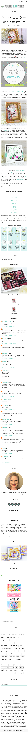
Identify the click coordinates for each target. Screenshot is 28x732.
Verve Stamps (4, 631)
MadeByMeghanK (6, 419)
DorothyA (4, 391)
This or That (21, 667)
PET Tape (21, 670)
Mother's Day (11, 659)
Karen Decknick (14, 204)
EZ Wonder (3, 662)
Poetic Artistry (10, 730)
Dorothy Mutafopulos (7, 321)
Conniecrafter (5, 382)
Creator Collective (4, 667)
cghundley (4, 370)
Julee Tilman (14, 197)
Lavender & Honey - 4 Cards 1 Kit (14, 563)
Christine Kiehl (5, 456)
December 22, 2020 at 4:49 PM (8, 453)
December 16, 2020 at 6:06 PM (8, 351)
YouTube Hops (4, 659)
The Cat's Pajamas (10, 634)
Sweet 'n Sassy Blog (14, 196)
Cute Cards (22, 651)
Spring (17, 656)
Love (11, 258)
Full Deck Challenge (11, 673)
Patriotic (8, 662)
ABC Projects (7, 642)
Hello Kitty (16, 670)
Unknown (4, 361)
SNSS (22, 631)
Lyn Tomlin (14, 207)
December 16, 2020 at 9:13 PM (8, 367)
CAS (16, 634)
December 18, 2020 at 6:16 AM (8, 424)
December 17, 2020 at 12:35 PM (9, 403)
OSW (2, 670)
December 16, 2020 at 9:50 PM (8, 380)
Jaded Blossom (4, 645)
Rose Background (10, 172)
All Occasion (17, 642)
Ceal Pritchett (16, 193)
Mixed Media (21, 634)
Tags (17, 667)
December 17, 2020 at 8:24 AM (8, 389)
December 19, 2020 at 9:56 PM (8, 446)
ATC (19, 662)
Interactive (12, 667)
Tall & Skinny (10, 651)
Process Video (10, 653)
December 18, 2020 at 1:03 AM (8, 417)
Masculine (23, 642)
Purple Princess (5, 399)
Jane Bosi (14, 203)
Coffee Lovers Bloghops (6, 648)
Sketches (3, 634)
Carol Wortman (5, 438)
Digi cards (15, 645)
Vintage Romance (6, 130)
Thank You (3, 653)
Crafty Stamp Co (20, 673)
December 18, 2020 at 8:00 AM (8, 435)
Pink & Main (3, 673)
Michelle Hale (14, 209)
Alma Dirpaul (5, 338)
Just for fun (14, 662)
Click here (3, 536)
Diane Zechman (14, 200)
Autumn (10, 645)
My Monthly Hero (17, 653)
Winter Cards (18, 659)
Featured (7, 258)
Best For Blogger (21, 730)
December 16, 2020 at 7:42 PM (8, 358)
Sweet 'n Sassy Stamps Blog (18, 91)
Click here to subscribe (5, 514)
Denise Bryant (5, 353)
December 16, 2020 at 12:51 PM (9, 343)
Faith (2, 642)
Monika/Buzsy (5, 427)
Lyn (3, 329)
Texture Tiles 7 (19, 170)
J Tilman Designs (4, 656)
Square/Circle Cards (20, 258)
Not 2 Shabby (13, 640)
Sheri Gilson (14, 210)
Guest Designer (17, 664)
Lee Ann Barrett (14, 206)
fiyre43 (3, 411)
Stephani (4, 346)
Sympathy (22, 656)
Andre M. (4, 448)
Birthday (2, 637)
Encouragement (21, 640)
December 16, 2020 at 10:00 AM (9, 335)
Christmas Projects (16, 648)
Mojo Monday (11, 631)
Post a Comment (6, 462)
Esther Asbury (14, 202)
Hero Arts (23, 648)
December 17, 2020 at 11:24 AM (9, 396)
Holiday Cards (9, 637)
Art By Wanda (5, 405)
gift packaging (4, 651)
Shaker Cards (12, 656)
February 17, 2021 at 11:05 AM (8, 459)
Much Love (12, 136)
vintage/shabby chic (7, 259)
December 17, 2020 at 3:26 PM (8, 409)
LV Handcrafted (4, 664)
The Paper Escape (8, 670)
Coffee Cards (16, 637)
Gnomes (20, 645)
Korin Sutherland (14, 212)
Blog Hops (17, 631)
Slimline (16, 651)
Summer (10, 664)
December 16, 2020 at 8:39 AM (8, 326)
